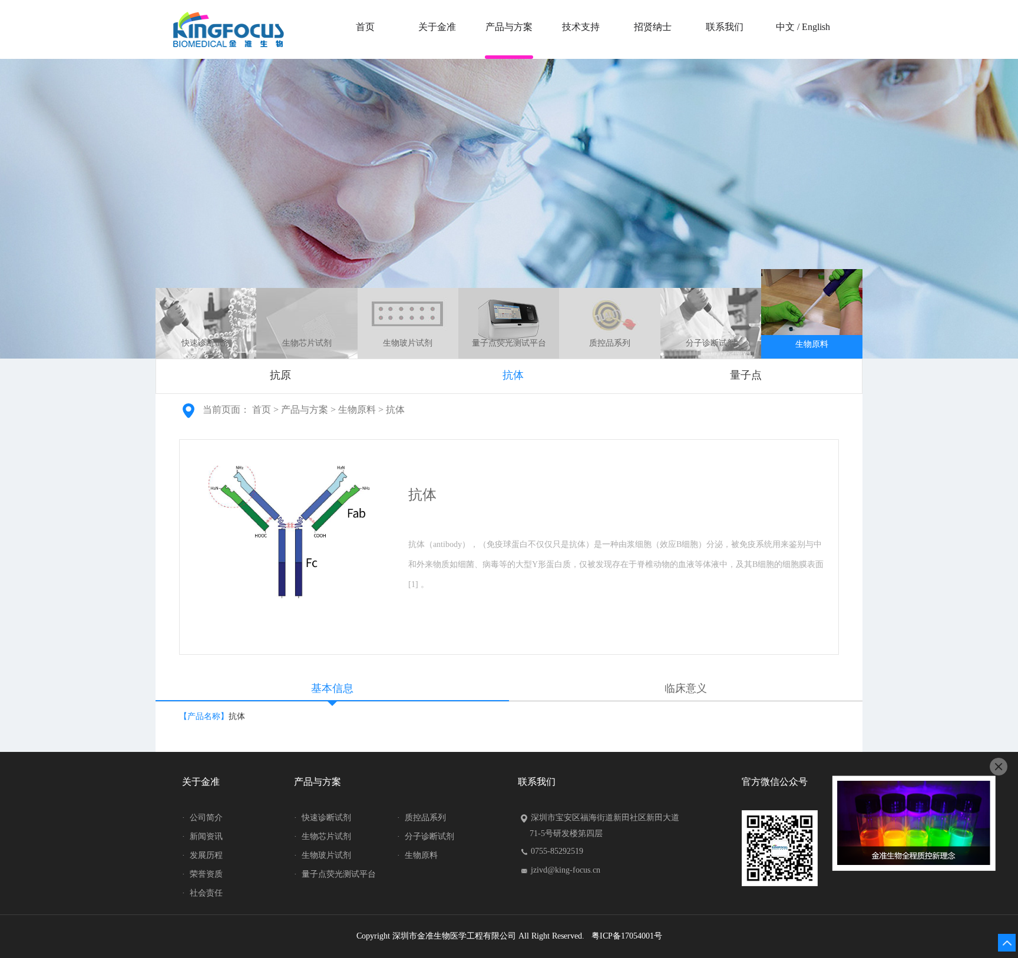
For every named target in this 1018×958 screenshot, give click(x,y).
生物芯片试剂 (307, 343)
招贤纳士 (653, 27)
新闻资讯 (202, 836)
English (816, 27)
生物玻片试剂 (407, 343)
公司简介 (202, 817)
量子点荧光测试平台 (509, 343)
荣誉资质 (202, 874)
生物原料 (811, 344)
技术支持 (581, 27)
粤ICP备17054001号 (626, 936)
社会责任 (202, 893)
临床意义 (686, 688)
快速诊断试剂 (206, 343)
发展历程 (202, 855)
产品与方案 (509, 27)
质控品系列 (609, 343)
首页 (365, 27)
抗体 (513, 375)
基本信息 (332, 688)
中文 (785, 27)
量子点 (746, 375)
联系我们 (724, 27)
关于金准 (437, 27)
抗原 (280, 375)
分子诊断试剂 (710, 343)
